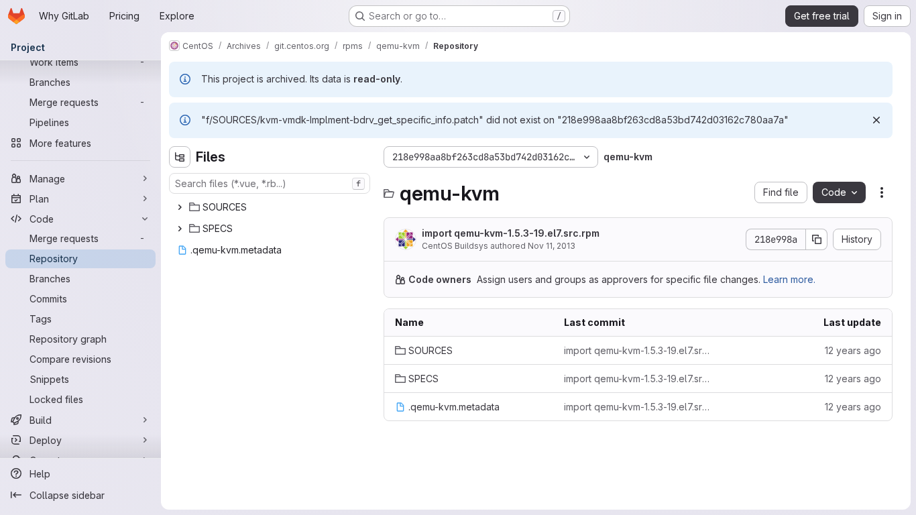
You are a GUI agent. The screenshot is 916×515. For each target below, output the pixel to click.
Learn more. (789, 279)
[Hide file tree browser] (179, 157)
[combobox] (269, 183)
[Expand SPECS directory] (180, 229)
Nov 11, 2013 (551, 246)
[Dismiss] (876, 120)
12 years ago (853, 350)
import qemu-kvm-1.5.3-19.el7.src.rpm (510, 233)
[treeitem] (271, 207)
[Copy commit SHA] (816, 239)
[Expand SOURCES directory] (180, 207)
